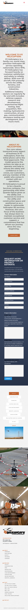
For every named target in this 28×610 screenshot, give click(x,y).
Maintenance (8, 571)
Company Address (9, 290)
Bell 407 (7, 590)
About (6, 550)
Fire (6, 567)
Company (7, 551)
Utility (14, 393)
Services (6, 563)
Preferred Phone (8, 300)
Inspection (8, 569)
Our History (8, 553)
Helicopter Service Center (14, 418)
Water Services (14, 404)
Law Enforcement (14, 407)
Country (6, 304)
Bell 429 (7, 588)
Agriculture (14, 414)
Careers (7, 558)
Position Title (7, 286)
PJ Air (14, 421)
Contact (6, 600)
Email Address (8, 295)
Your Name (7, 276)
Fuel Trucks (8, 593)
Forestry (14, 400)
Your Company (8, 281)
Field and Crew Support (12, 595)
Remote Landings (14, 411)
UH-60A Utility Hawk (11, 585)
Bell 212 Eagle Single (11, 587)
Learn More (14, 235)
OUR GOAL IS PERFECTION (14, 251)
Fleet (5, 582)
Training (7, 556)
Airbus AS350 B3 (9, 592)
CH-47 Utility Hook (10, 583)
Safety (7, 555)
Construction (14, 396)
